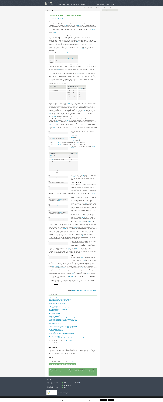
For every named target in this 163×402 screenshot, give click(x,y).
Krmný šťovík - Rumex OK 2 (54, 336)
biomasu (65, 25)
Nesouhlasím (103, 400)
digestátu (81, 139)
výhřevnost (74, 58)
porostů (54, 116)
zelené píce (61, 114)
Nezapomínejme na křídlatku (55, 323)
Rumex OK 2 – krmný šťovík (54, 302)
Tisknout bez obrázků (84, 290)
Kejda (53, 266)
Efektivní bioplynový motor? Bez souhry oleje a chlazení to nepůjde (82, 372)
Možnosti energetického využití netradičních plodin (60, 299)
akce (68, 4)
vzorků (56, 188)
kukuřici (93, 193)
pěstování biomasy (91, 7)
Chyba (72, 361)
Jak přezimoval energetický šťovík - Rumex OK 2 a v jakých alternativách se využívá (67, 337)
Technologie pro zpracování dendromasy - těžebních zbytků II (62, 319)
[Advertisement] (110, 21)
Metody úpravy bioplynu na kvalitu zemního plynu (59, 300)
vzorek (51, 56)
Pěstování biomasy (67, 340)
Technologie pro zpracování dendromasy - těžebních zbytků (62, 327)
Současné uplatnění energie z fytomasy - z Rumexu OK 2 (61, 315)
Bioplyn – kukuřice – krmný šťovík (56, 312)
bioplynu (94, 29)
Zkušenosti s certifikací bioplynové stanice (92, 371)
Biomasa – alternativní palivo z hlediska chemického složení (61, 333)
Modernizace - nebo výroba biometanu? (53, 371)
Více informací (96, 400)
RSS (116, 4)
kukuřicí (55, 32)
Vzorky (53, 138)
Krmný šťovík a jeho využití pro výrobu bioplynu (110, 7)
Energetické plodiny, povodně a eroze (57, 303)
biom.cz (85, 7)
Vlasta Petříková (59, 18)
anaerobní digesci (62, 188)
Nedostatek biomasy (53, 310)
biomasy (93, 48)
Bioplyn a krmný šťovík (53, 297)
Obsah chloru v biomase (54, 324)
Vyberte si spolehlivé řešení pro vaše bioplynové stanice (73, 371)
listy (78, 125)
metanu (82, 192)
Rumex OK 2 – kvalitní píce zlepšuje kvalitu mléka (59, 307)
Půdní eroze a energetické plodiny (56, 330)
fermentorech (62, 267)
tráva (90, 114)
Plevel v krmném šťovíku (54, 316)
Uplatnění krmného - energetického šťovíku (58, 322)
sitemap (107, 4)
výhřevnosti (84, 48)
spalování (79, 25)
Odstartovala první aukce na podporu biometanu (63, 371)
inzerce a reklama (100, 4)
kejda (76, 135)
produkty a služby (75, 4)
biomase (81, 68)
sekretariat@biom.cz (53, 387)
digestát (72, 137)
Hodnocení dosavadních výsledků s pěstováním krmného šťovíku (63, 326)
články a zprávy (61, 4)
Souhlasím (111, 400)
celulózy (64, 228)
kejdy (74, 139)
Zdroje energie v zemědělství (55, 306)
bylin (95, 46)
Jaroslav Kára (52, 18)
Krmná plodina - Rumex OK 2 (55, 313)
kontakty (112, 4)
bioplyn (54, 269)
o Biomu (83, 4)
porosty (84, 110)
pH (76, 153)
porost (78, 41)
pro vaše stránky (67, 385)
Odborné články (49, 10)
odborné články (98, 7)
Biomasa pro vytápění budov (55, 329)
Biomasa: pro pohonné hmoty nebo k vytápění (59, 332)
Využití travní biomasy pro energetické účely (58, 335)
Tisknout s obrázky (75, 290)
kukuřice (67, 30)
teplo (68, 58)
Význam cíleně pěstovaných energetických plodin (59, 304)
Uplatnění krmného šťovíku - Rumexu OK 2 (58, 309)
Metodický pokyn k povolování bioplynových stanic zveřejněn (62, 317)
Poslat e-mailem (93, 290)
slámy (59, 69)
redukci (69, 28)
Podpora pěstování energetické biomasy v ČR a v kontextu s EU (63, 320)
